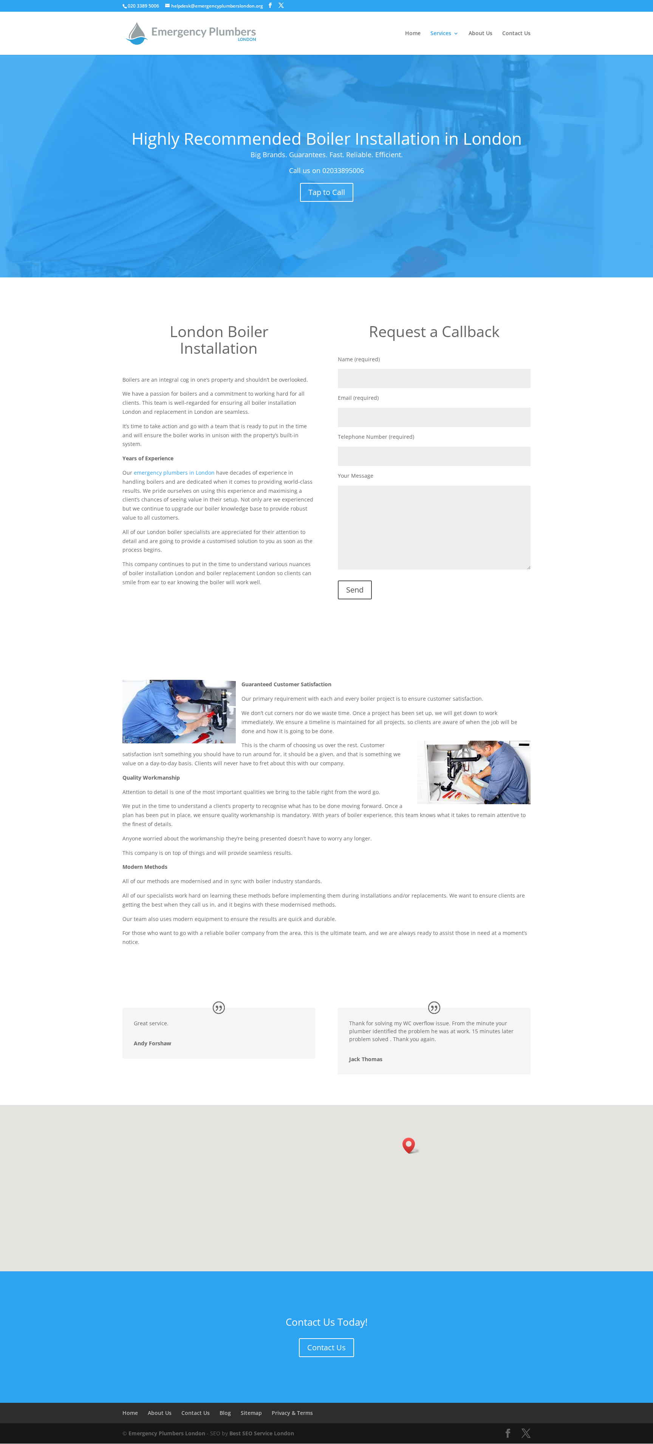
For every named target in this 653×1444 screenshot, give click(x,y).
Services (440, 34)
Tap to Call (326, 192)
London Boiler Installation (219, 339)
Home (413, 34)
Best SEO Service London (261, 1433)
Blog (225, 1412)
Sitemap (251, 1412)
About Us (480, 34)
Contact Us (516, 34)
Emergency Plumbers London (166, 1433)
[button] (411, 1146)
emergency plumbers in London (174, 472)
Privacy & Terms (292, 1412)
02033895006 (343, 170)
